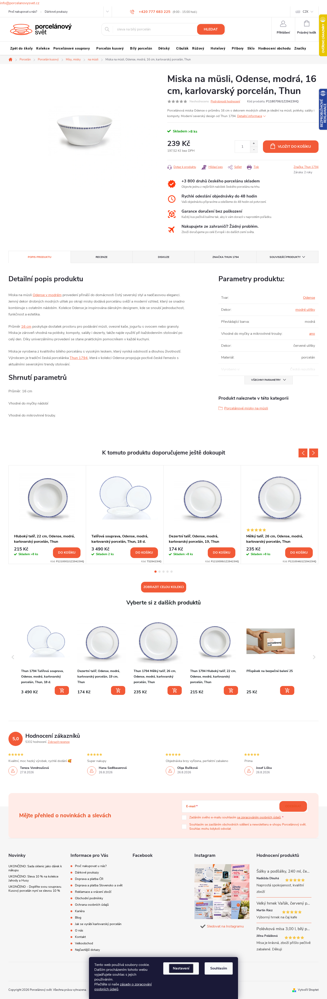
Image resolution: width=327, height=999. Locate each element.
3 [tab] (163, 571)
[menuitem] (21, 48)
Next (313, 453)
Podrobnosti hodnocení (225, 101)
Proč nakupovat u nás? (22, 12)
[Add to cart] (62, 690)
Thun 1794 (79, 357)
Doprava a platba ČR (89, 879)
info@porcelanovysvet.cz (19, 3)
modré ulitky (305, 309)
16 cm (26, 326)
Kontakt (80, 937)
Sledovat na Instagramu (225, 926)
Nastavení (181, 968)
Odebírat (293, 806)
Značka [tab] (225, 257)
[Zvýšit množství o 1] (253, 144)
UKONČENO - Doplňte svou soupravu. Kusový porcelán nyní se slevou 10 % (35, 889)
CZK (305, 12)
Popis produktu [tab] (39, 257)
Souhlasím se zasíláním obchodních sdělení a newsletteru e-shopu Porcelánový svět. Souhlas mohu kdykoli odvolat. (247, 826)
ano (312, 333)
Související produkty (285, 257)
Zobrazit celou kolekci (163, 587)
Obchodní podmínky (89, 898)
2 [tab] (159, 571)
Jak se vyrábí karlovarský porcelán (98, 924)
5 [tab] (171, 571)
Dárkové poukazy (56, 12)
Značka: (306, 167)
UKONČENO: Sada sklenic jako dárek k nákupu (35, 868)
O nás (79, 930)
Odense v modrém (47, 295)
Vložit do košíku (294, 146)
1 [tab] (155, 571)
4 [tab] (167, 571)
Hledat (211, 29)
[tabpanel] (47, 514)
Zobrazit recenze (59, 742)
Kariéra (80, 911)
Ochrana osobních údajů (92, 905)
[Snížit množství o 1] (253, 150)
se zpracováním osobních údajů (259, 817)
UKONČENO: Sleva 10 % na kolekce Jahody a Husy (33, 878)
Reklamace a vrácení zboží (93, 892)
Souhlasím (218, 968)
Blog (78, 917)
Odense (309, 297)
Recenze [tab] (101, 257)
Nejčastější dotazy (87, 950)
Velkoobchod (84, 943)
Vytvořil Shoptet (308, 990)
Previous (303, 453)
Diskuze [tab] (163, 257)
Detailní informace (249, 116)
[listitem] (45, 656)
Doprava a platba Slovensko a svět (99, 885)
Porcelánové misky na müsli (246, 408)
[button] (12, 657)
